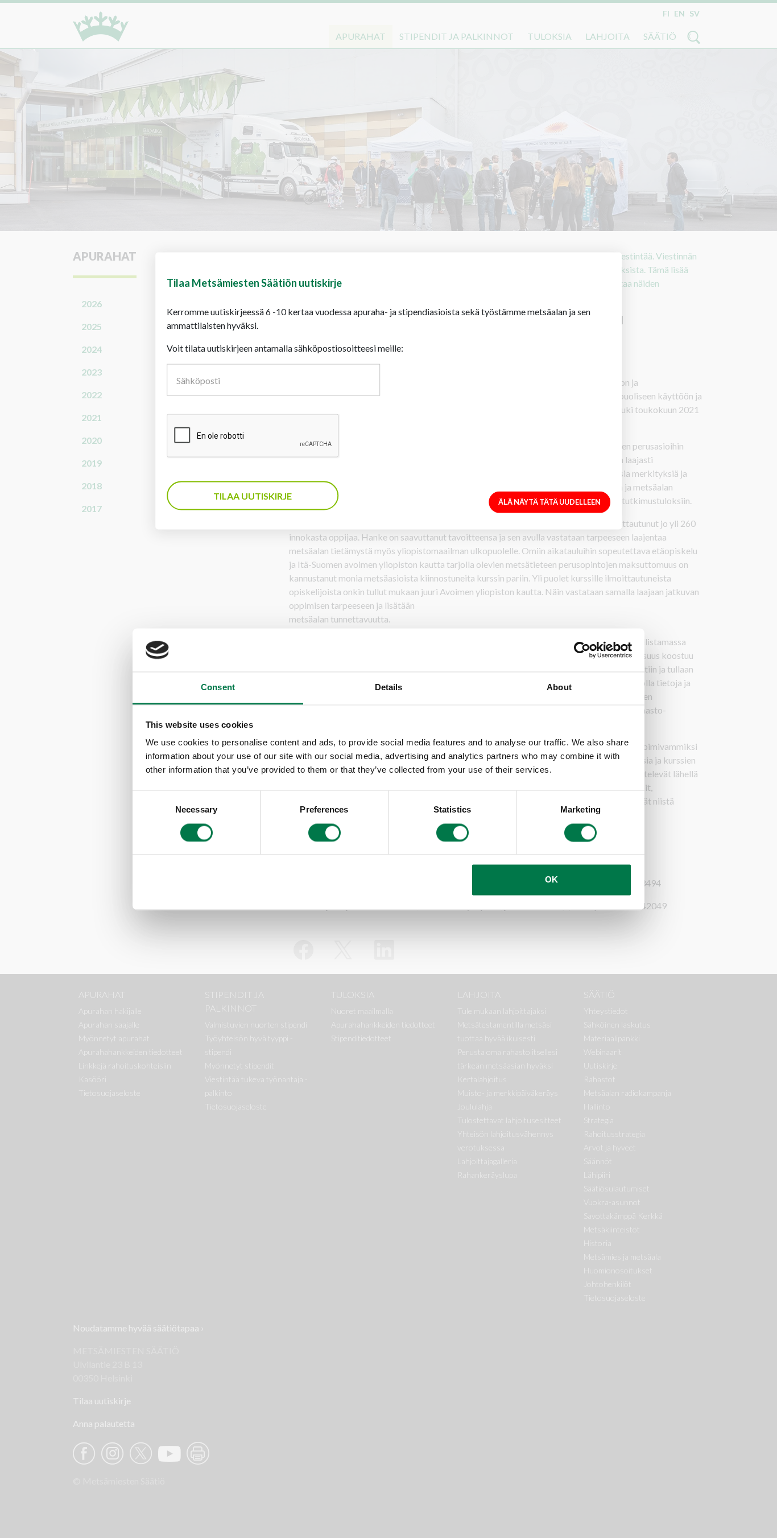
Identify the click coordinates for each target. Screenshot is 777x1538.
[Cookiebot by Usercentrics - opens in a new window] (582, 649)
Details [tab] (389, 687)
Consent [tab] (218, 687)
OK (551, 880)
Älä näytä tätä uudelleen (549, 501)
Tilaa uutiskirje (252, 495)
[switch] (324, 832)
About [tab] (559, 687)
